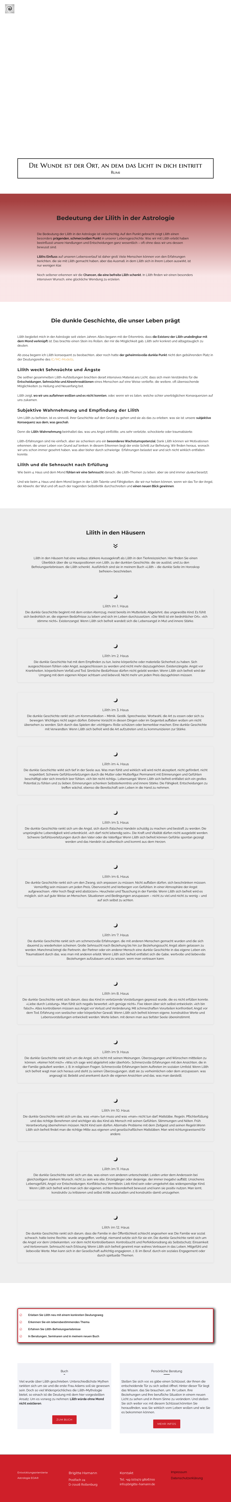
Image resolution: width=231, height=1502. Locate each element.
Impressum (179, 1472)
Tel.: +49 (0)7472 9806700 (137, 1479)
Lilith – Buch (79, 8)
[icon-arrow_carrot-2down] (115, 546)
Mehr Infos (166, 1423)
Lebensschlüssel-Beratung (113, 8)
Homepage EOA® (149, 8)
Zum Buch (64, 1419)
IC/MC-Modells (62, 359)
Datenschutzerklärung (187, 1478)
